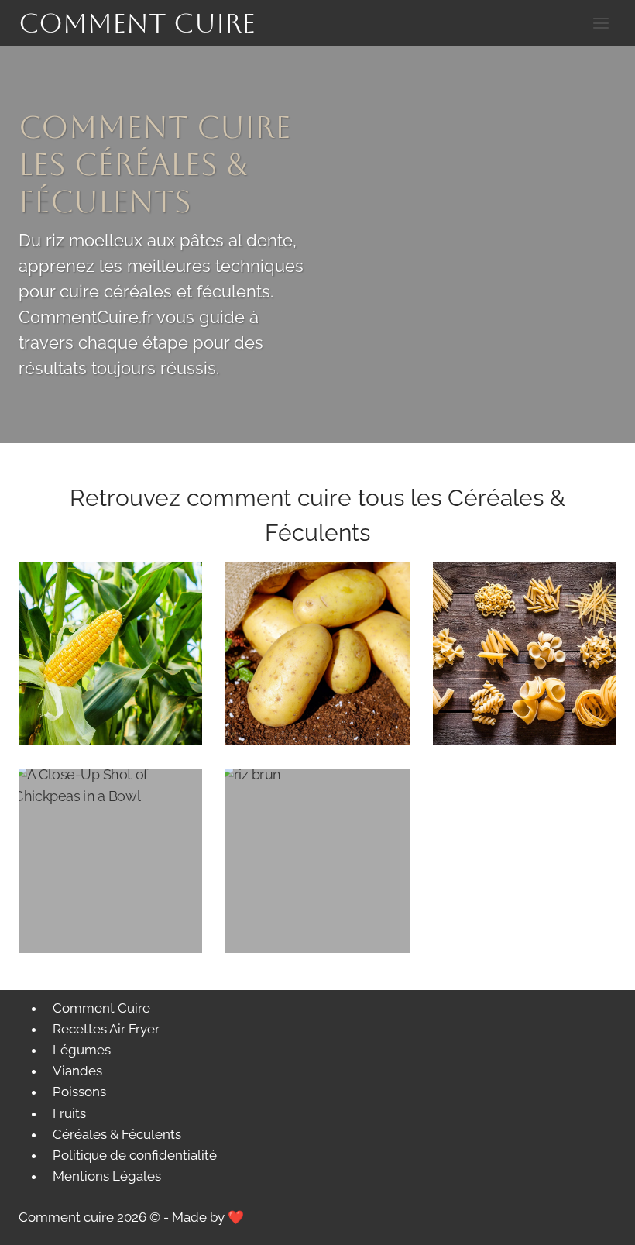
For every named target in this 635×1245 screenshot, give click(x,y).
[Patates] (317, 653)
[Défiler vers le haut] (596, 1221)
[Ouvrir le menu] (600, 22)
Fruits (69, 1113)
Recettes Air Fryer (106, 1029)
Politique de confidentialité (135, 1155)
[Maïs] (110, 653)
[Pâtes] (524, 653)
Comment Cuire (101, 1008)
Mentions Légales (107, 1176)
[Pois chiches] (110, 860)
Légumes (82, 1050)
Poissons (79, 1091)
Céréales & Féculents (117, 1134)
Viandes (77, 1070)
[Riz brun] (317, 860)
